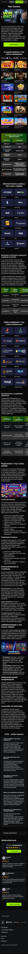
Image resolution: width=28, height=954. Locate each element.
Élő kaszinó (10, 58)
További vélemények (14, 904)
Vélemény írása (14, 851)
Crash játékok (17, 58)
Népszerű (3, 58)
